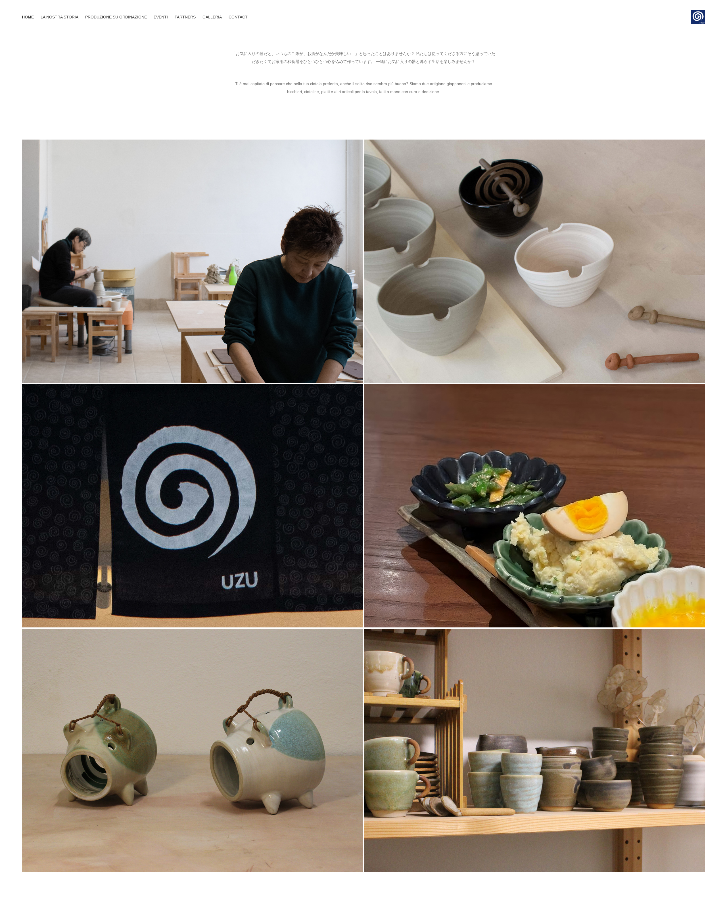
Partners (185, 17)
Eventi (161, 17)
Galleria (212, 17)
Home (28, 17)
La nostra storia (59, 17)
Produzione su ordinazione (116, 17)
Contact (238, 17)
